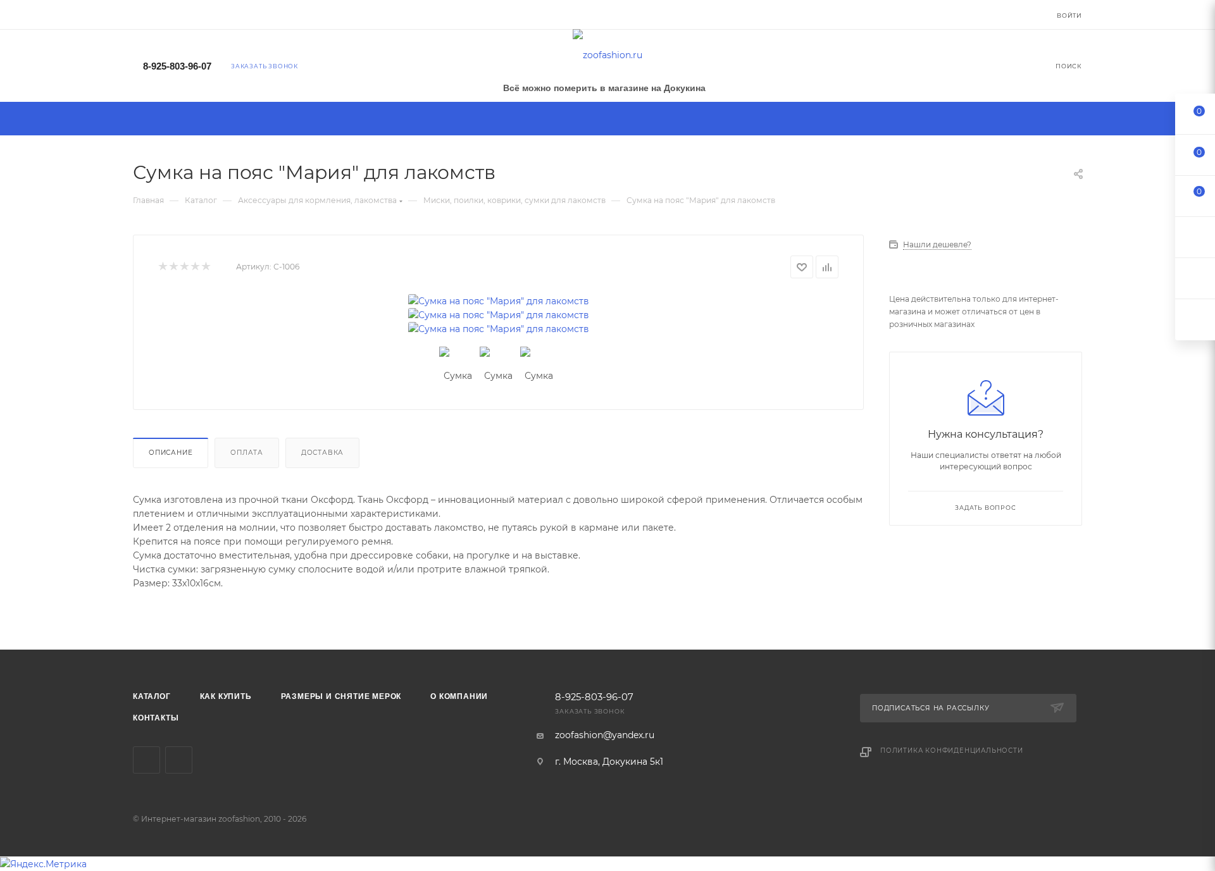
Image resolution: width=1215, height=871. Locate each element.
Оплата (246, 452)
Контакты (155, 717)
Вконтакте (146, 760)
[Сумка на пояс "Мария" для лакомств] (498, 301)
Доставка (322, 452)
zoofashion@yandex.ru (604, 735)
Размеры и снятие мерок (341, 696)
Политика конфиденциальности (951, 750)
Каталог (152, 696)
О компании (459, 696)
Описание (170, 452)
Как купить (226, 696)
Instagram (178, 760)
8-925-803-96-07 (177, 66)
